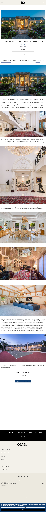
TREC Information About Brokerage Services (8, 501)
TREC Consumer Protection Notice (29, 499)
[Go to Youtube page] (19, 476)
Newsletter (4, 469)
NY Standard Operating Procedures (7, 499)
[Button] (44, 2)
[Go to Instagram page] (24, 476)
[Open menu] (2, 2)
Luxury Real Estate (40, 409)
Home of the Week (19, 409)
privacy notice (28, 504)
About (2, 459)
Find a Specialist (5, 452)
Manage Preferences (23, 507)
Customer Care (3, 485)
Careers (3, 456)
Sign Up (23, 436)
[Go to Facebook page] (21, 476)
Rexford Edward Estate (6, 62)
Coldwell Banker (5, 466)
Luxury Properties (5, 449)
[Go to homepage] (23, 3)
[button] (21, 54)
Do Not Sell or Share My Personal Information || (9, 483)
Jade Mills (38, 62)
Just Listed (23, 44)
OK (23, 509)
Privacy (43, 483)
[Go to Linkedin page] (27, 476)
